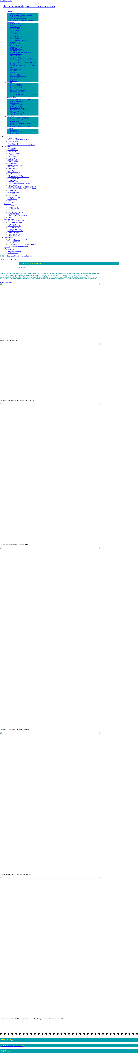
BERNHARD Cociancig (17, 101)
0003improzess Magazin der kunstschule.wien (29, 6)
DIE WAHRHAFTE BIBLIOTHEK (21, 15)
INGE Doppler (14, 103)
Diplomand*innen (12, 98)
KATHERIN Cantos (16, 28)
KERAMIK (13, 89)
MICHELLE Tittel (15, 71)
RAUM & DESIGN (16, 86)
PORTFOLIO (14, 23)
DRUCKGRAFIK (15, 92)
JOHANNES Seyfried (17, 113)
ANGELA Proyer (15, 60)
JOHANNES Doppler (17, 104)
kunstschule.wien (15, 133)
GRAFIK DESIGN (16, 87)
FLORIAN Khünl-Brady (17, 50)
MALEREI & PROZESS (18, 91)
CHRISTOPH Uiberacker (18, 76)
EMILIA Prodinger (16, 111)
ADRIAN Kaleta (15, 37)
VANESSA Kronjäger (17, 108)
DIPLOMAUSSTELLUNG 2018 (20, 99)
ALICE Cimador (15, 30)
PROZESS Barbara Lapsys (18, 18)
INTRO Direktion (15, 13)
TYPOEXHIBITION (16, 119)
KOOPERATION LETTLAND (20, 118)
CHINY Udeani (15, 74)
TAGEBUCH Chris (16, 17)
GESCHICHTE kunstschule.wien (20, 126)
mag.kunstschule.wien (16, 131)
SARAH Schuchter (16, 106)
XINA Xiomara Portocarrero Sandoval (21, 59)
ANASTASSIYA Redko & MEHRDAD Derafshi (22, 187)
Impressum (10, 128)
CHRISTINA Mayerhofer (18, 109)
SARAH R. (13, 81)
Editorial (9, 11)
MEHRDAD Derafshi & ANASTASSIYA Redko (22, 188)
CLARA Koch (14, 45)
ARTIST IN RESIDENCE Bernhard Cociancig (22, 244)
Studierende (10, 22)
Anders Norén (13, 259)
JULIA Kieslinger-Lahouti (18, 40)
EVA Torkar (14, 72)
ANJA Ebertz (14, 32)
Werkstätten (10, 82)
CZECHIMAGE (15, 121)
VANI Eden (13, 33)
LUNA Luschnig (15, 55)
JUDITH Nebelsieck (16, 57)
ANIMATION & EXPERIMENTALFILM (23, 94)
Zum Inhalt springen (6, 1)
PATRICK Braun (15, 25)
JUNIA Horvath (15, 35)
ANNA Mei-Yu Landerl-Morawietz (20, 52)
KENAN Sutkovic (15, 69)
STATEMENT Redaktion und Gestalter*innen (24, 20)
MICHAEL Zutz (15, 79)
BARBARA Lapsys (16, 54)
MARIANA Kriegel (16, 47)
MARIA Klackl (15, 44)
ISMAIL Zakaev (15, 77)
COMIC (12, 96)
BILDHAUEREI (15, 84)
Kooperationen (11, 116)
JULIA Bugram (15, 27)
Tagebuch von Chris (6, 282)
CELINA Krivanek (16, 49)
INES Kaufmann (15, 38)
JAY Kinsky (14, 42)
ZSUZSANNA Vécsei (17, 114)
